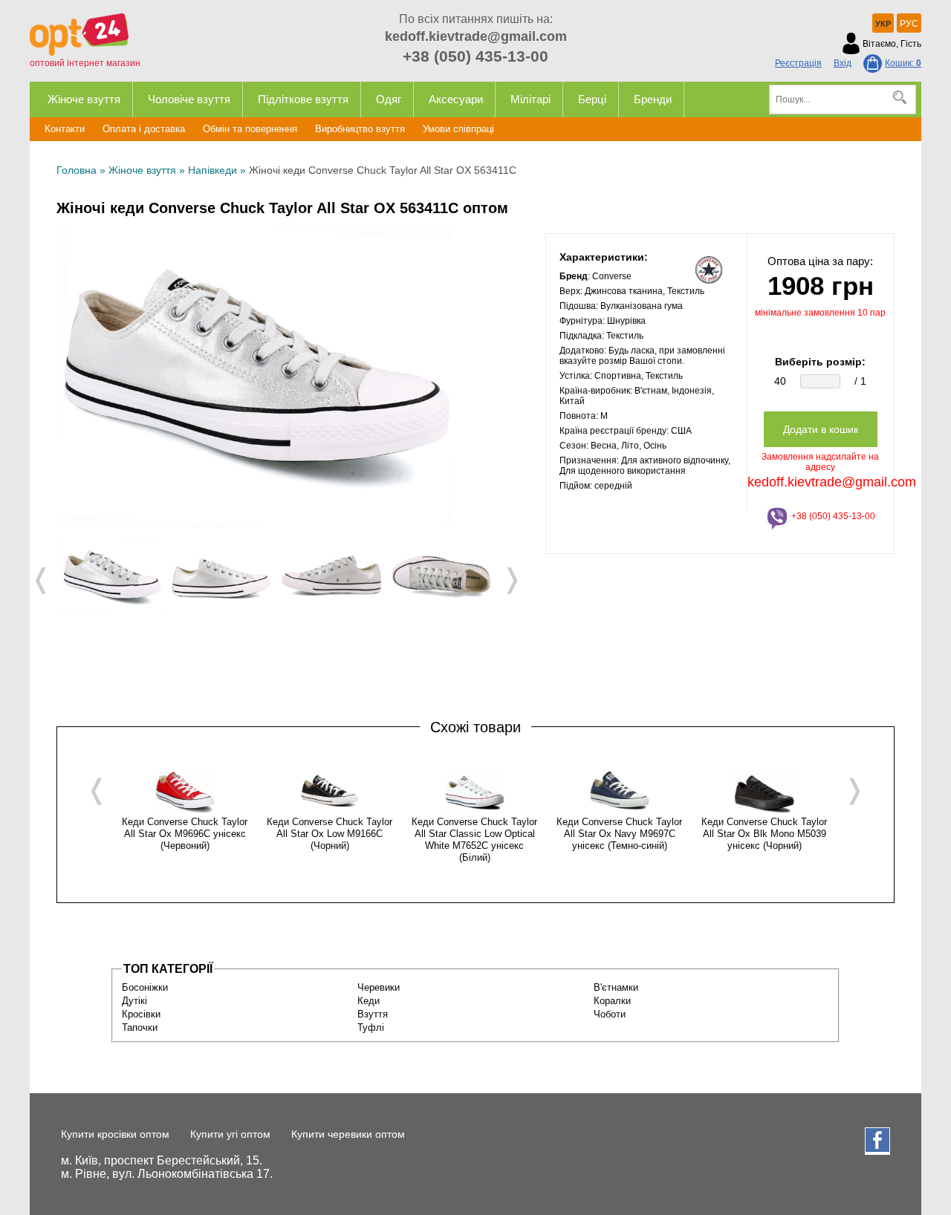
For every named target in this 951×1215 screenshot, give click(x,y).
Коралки (612, 1000)
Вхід (842, 63)
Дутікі (134, 1000)
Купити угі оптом (230, 1134)
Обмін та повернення (250, 128)
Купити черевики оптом (348, 1134)
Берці (592, 99)
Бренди (653, 99)
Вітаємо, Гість (892, 43)
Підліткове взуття (303, 99)
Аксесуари (456, 99)
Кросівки (141, 1014)
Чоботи (610, 1014)
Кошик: (903, 63)
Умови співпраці (458, 128)
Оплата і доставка (144, 128)
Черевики (378, 987)
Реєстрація (798, 63)
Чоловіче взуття (189, 99)
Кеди (368, 1000)
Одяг (388, 99)
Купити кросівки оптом (115, 1134)
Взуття (372, 1014)
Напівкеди (212, 170)
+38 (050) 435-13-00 (475, 56)
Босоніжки (145, 987)
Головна (76, 170)
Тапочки (140, 1027)
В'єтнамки (616, 987)
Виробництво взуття (360, 128)
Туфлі (370, 1027)
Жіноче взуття (84, 99)
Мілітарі (530, 99)
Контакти (65, 128)
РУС (909, 24)
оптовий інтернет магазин (85, 63)
